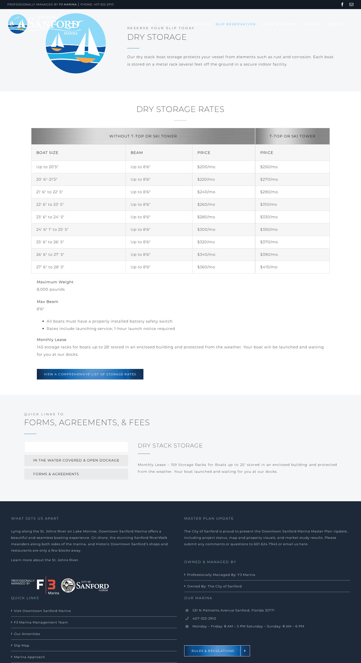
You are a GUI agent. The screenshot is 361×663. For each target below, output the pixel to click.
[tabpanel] (237, 460)
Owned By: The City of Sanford (214, 586)
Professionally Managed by (42, 4)
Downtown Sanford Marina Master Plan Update (304, 531)
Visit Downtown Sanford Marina (42, 611)
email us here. (296, 544)
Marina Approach (29, 657)
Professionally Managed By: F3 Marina (221, 575)
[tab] (76, 446)
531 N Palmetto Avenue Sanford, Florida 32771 (234, 610)
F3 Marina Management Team (41, 622)
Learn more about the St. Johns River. (45, 560)
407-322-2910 (104, 4)
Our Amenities (27, 634)
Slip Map (21, 645)
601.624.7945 (266, 544)
